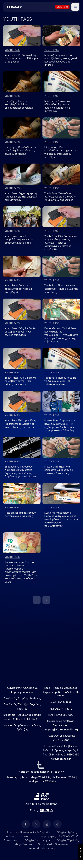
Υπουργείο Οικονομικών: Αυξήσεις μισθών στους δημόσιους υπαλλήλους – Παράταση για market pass (20, 471)
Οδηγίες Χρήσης (67, 832)
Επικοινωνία (11, 840)
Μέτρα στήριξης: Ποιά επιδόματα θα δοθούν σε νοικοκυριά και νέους (58, 470)
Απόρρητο (80, 852)
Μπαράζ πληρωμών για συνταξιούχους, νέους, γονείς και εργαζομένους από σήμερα (61, 59)
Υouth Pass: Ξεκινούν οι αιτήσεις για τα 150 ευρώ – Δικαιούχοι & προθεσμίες (60, 196)
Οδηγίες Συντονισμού (38, 840)
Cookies (9, 836)
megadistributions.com (41, 848)
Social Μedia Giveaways (53, 844)
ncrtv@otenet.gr (61, 758)
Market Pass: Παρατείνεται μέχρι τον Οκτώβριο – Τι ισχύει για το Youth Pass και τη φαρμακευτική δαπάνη (60, 425)
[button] (75, 7)
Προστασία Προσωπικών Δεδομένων (28, 832)
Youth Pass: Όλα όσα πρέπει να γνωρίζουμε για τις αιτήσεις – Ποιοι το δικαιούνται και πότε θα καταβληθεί (60, 243)
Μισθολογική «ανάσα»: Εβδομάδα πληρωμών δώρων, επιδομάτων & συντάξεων (57, 106)
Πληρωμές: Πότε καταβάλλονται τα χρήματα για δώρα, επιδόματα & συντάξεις (60, 152)
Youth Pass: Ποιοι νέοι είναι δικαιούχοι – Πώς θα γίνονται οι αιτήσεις (61, 289)
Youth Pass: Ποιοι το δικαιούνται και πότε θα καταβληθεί (18, 289)
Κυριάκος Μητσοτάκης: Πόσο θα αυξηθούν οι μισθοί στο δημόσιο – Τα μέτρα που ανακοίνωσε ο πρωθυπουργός (61, 519)
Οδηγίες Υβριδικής (68, 840)
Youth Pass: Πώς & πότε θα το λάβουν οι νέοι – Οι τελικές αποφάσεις (20, 331)
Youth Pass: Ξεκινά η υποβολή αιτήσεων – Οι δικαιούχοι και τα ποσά (19, 239)
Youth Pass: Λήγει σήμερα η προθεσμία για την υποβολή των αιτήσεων (21, 196)
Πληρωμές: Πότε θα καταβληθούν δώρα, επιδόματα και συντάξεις (19, 104)
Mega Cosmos (23, 844)
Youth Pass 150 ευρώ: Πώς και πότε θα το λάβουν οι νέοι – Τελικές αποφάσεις (20, 424)
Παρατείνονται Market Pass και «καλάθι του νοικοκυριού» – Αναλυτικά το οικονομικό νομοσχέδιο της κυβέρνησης (61, 335)
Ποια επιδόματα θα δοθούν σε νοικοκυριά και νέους (20, 514)
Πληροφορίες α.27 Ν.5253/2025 (59, 836)
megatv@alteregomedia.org (61, 729)
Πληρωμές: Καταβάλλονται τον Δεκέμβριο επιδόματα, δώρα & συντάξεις (20, 150)
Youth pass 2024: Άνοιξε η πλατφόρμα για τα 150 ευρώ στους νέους (21, 58)
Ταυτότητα (26, 836)
